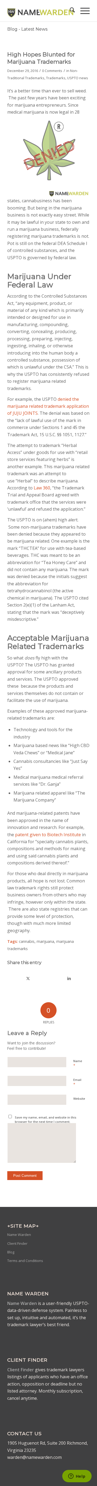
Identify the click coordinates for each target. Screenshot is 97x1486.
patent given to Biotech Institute (48, 835)
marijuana (45, 941)
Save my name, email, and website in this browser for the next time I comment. (45, 1119)
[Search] (69, 10)
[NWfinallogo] (40, 10)
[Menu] (82, 10)
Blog (10, 1252)
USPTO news (77, 77)
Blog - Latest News (27, 29)
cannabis (26, 941)
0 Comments (52, 70)
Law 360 (42, 488)
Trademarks (55, 77)
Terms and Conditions (25, 1260)
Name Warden (19, 1234)
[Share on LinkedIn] (69, 978)
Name (77, 1063)
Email (77, 1082)
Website (79, 1099)
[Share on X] (28, 978)
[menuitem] (69, 10)
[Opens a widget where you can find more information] (77, 1476)
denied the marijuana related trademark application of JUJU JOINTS (48, 406)
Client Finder (17, 1243)
